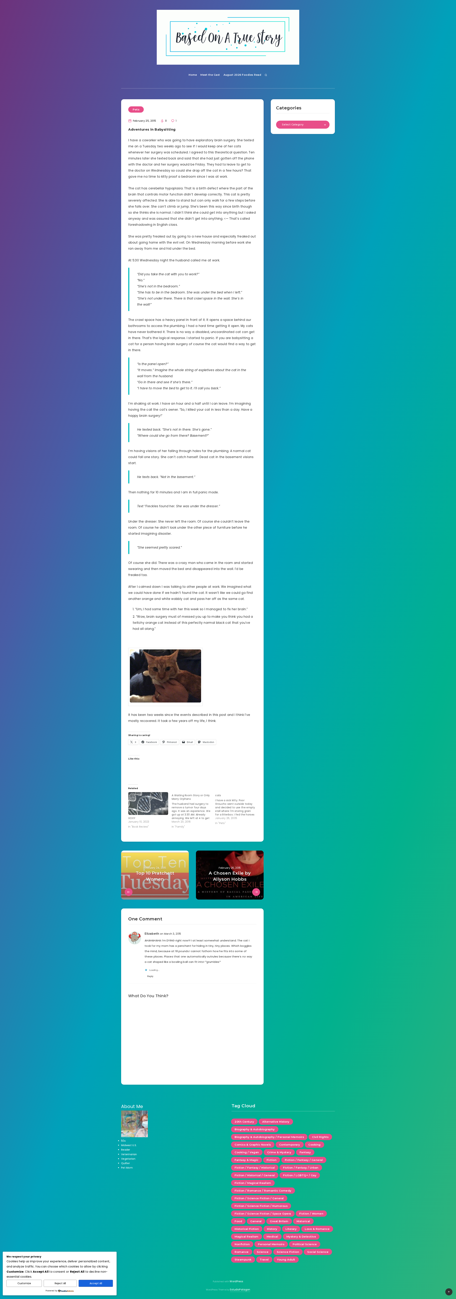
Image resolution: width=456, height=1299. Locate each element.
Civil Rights (320, 1137)
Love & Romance (317, 1229)
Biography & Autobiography (255, 1129)
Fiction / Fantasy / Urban (300, 1167)
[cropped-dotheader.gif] (228, 37)
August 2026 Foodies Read (242, 74)
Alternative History (275, 1121)
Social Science (317, 1252)
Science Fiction (288, 1252)
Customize (24, 1283)
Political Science (305, 1244)
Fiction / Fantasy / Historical (255, 1167)
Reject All (60, 1283)
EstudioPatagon (240, 1289)
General (256, 1221)
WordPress (236, 1281)
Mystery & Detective (301, 1236)
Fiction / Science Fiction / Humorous (261, 1206)
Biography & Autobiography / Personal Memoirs (269, 1137)
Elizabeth (152, 933)
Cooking (314, 1144)
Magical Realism (246, 1236)
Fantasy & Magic (246, 1160)
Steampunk (243, 1259)
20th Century (244, 1121)
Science (263, 1252)
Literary (291, 1229)
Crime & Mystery (279, 1152)
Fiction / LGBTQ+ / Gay (299, 1175)
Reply (150, 976)
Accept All (96, 1283)
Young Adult (286, 1259)
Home (193, 74)
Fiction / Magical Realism (253, 1183)
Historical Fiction (247, 1229)
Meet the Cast (210, 74)
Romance (242, 1252)
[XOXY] (148, 803)
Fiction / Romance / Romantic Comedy (263, 1190)
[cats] (237, 808)
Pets (136, 109)
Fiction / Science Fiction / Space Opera (263, 1213)
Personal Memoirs (271, 1244)
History (272, 1229)
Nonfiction (242, 1244)
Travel (264, 1259)
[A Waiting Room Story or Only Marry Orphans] (193, 810)
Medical (272, 1236)
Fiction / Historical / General (255, 1175)
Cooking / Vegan (247, 1152)
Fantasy (305, 1152)
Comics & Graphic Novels (253, 1144)
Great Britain (279, 1221)
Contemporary (289, 1144)
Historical (303, 1221)
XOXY (131, 818)
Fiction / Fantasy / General (304, 1160)
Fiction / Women (311, 1213)
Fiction (272, 1160)
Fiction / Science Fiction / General (259, 1198)
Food (238, 1221)
